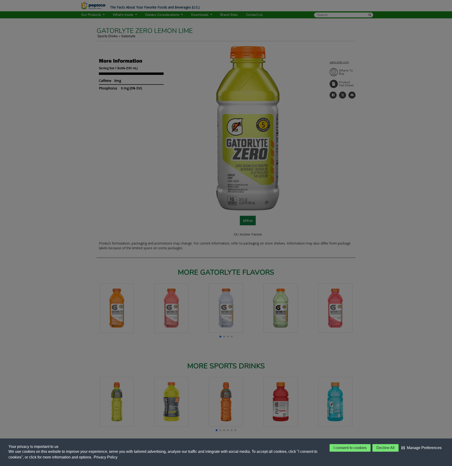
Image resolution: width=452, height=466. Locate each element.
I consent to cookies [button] (350, 448)
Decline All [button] (385, 448)
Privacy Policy (105, 457)
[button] (421, 448)
